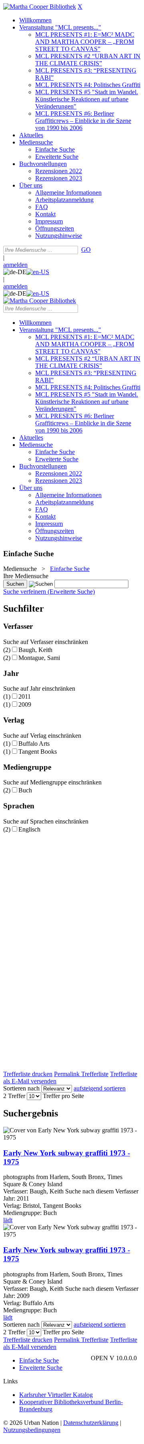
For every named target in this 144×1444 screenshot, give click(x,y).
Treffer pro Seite (63, 1095)
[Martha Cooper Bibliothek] (39, 6)
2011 (24, 696)
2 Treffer (14, 1095)
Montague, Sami (39, 657)
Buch (25, 790)
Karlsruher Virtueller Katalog (56, 1394)
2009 (24, 704)
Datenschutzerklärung (90, 1422)
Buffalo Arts (34, 743)
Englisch (29, 829)
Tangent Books (37, 751)
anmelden (15, 264)
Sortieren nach (21, 1088)
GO (86, 249)
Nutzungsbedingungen (31, 1429)
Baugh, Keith (35, 649)
